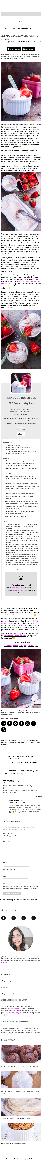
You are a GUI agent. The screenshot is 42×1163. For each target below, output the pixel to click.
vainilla (22, 742)
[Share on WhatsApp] (9, 723)
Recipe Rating (7, 833)
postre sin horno (23, 740)
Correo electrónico (9, 869)
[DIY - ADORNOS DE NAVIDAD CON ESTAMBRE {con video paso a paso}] (21, 1080)
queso (29, 740)
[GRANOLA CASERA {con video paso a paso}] (21, 1132)
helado (12, 740)
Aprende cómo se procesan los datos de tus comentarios (19, 900)
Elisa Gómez (7, 780)
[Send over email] (3, 723)
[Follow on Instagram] (33, 918)
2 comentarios (38, 42)
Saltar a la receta (15, 49)
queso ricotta (35, 740)
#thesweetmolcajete (18, 590)
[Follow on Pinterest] (23, 918)
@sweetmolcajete (17, 588)
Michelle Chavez (23, 42)
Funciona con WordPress (13, 1159)
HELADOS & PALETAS (11, 28)
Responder (39, 796)
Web (4, 877)
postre (16, 740)
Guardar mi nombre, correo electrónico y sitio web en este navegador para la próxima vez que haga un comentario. (20, 887)
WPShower (32, 1159)
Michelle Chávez (16, 1008)
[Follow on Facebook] (3, 918)
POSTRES (26, 28)
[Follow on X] (13, 918)
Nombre (6, 862)
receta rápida (11, 742)
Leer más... (4, 962)
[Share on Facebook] (21, 723)
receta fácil (4, 742)
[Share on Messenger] (15, 723)
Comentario (7, 841)
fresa (9, 740)
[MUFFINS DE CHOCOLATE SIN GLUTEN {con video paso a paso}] (21, 1054)
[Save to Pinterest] (33, 723)
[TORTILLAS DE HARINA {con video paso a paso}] (21, 1107)
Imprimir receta (29, 49)
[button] (18, 427)
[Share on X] (27, 723)
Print (21, 434)
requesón (17, 742)
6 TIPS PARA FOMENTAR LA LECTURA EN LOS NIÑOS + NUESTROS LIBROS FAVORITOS (24, 762)
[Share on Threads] (3, 729)
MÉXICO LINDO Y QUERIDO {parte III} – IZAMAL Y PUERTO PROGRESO (21, 756)
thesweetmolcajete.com (16, 1012)
